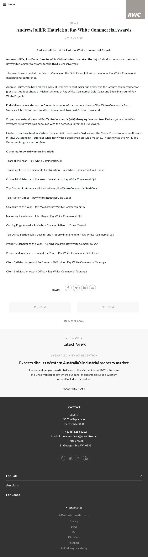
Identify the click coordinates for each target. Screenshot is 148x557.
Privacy (74, 521)
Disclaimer (74, 537)
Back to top (75, 507)
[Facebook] (68, 288)
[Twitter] (76, 288)
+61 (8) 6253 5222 (76, 431)
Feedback (74, 542)
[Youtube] (86, 458)
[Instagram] (70, 458)
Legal (74, 526)
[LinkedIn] (84, 288)
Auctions (12, 485)
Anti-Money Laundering (74, 548)
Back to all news (74, 320)
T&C (74, 532)
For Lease (13, 494)
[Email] (92, 288)
